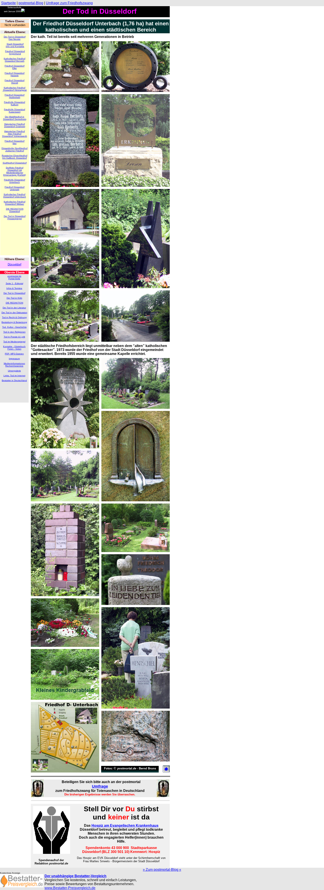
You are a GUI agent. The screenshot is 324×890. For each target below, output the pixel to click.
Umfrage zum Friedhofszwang (69, 3)
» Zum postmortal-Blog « (162, 869)
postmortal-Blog (31, 3)
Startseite (8, 3)
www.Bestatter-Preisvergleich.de (70, 888)
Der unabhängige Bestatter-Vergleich (75, 876)
